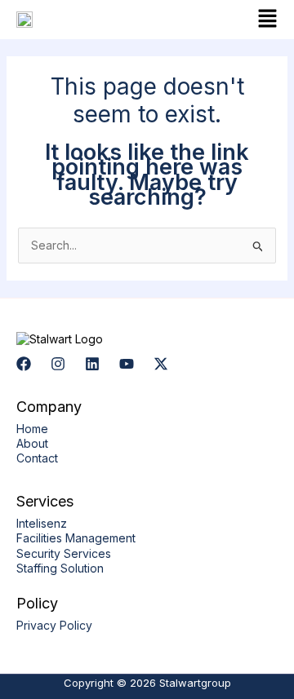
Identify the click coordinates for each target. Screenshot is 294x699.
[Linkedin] (92, 363)
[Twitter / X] (161, 363)
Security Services (63, 553)
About (32, 443)
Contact (37, 458)
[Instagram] (58, 363)
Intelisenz (41, 523)
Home (32, 429)
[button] (216, 19)
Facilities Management (76, 538)
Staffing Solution (60, 568)
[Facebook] (23, 363)
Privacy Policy (54, 625)
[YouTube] (126, 363)
